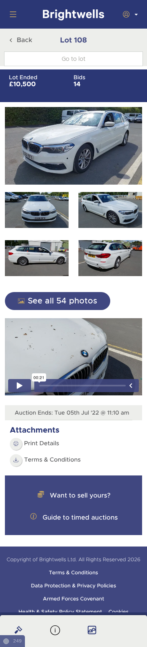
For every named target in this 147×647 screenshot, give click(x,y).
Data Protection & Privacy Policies (73, 585)
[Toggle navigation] (11, 14)
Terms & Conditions (52, 460)
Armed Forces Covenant (73, 599)
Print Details (41, 443)
